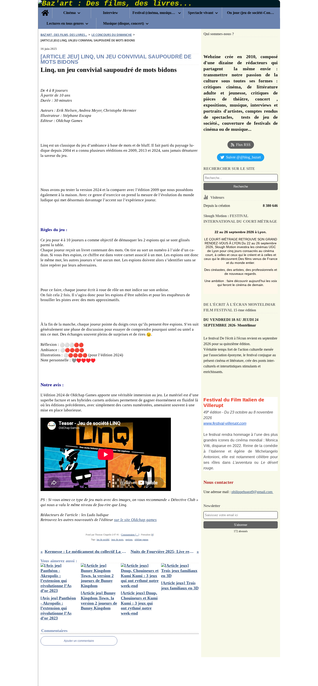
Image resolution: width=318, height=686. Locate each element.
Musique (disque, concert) (123, 23)
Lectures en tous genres (65, 23)
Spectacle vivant (200, 13)
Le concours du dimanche (111, 35)
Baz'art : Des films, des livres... (64, 35)
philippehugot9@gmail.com (252, 492)
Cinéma (69, 13)
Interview (110, 13)
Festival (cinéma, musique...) (154, 13)
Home (45, 9)
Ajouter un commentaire (79, 640)
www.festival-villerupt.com (224, 423)
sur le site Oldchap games (135, 520)
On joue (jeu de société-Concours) (251, 13)
